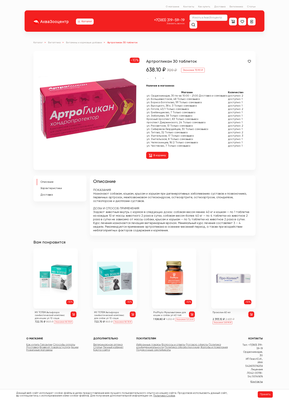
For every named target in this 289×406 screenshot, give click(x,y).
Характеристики (51, 188)
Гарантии (46, 344)
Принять (265, 394)
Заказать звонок (176, 23)
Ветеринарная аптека (108, 344)
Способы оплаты (64, 344)
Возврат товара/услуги (54, 347)
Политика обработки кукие (182, 347)
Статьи (251, 7)
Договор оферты (197, 344)
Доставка (220, 7)
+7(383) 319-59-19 (169, 20)
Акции (74, 347)
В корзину (160, 155)
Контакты (188, 7)
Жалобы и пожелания (214, 347)
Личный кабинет (113, 347)
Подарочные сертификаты (153, 350)
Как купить (204, 7)
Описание (47, 182)
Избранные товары (148, 344)
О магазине (172, 7)
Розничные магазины (39, 350)
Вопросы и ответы (173, 344)
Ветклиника (236, 7)
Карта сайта (101, 350)
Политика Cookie (164, 395)
